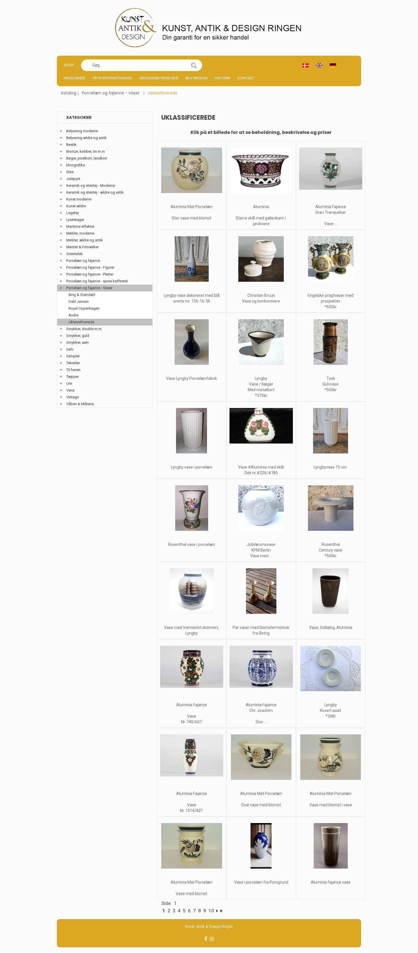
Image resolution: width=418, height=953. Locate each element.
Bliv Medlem (196, 78)
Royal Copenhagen (84, 308)
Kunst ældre (76, 206)
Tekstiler (73, 363)
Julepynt (73, 179)
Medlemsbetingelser (158, 78)
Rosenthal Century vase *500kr (330, 550)
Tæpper (72, 376)
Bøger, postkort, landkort (86, 158)
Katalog (68, 93)
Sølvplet (73, 356)
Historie (223, 78)
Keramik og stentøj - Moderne (90, 185)
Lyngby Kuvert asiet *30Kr (330, 710)
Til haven (73, 370)
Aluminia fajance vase (331, 882)
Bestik (71, 144)
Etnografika (75, 165)
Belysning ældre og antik (86, 138)
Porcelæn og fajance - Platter (89, 274)
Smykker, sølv (77, 342)
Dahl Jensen (79, 301)
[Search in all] (193, 65)
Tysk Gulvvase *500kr (330, 384)
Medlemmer (74, 78)
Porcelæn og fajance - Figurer (90, 267)
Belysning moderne (82, 131)
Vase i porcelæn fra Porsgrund (261, 882)
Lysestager (75, 219)
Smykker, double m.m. (84, 329)
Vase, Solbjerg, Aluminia (330, 627)
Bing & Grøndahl (82, 295)
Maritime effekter (80, 226)
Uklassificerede (81, 322)
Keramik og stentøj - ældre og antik (95, 192)
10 (211, 910)
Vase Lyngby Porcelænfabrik (191, 378)
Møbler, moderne (80, 233)
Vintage (72, 397)
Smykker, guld (77, 335)
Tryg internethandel (112, 78)
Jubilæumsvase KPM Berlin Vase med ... (261, 550)
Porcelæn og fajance (83, 260)
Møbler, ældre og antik (84, 240)
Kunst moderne (78, 199)
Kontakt (246, 78)
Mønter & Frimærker (82, 247)
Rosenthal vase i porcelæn (191, 544)
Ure (69, 383)
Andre (73, 315)
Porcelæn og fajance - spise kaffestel (97, 281)
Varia (70, 390)
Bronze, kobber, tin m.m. (86, 151)
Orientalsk (74, 254)
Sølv (69, 349)
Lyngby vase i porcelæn (191, 467)
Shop (69, 65)
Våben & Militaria (80, 404)
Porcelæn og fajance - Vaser (111, 93)
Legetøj (72, 213)
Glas (70, 172)
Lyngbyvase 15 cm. (330, 467)
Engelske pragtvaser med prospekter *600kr (330, 301)
